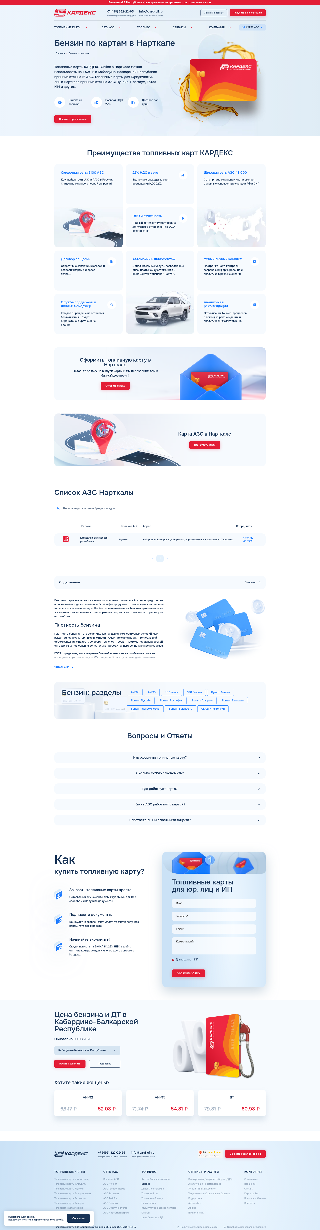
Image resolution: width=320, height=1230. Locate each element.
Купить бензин (220, 692)
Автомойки (194, 1203)
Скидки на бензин (213, 708)
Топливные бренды (152, 1198)
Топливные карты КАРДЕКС (70, 1183)
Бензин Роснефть (171, 700)
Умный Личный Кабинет (202, 1188)
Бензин (146, 1183)
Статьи (146, 1212)
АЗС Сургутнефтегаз (115, 1207)
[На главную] (74, 13)
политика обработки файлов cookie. (43, 1219)
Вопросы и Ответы (255, 1198)
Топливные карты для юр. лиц (71, 1179)
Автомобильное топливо (156, 1179)
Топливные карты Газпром (69, 1203)
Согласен (78, 1218)
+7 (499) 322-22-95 (120, 11)
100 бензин (194, 692)
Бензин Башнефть (180, 708)
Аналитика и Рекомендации (204, 1183)
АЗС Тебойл (110, 1198)
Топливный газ (150, 1193)
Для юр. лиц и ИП (187, 959)
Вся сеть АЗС (111, 1179)
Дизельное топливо (153, 1188)
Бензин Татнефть (233, 700)
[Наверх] (306, 1216)
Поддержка (195, 1198)
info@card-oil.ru (151, 11)
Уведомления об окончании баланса (209, 1193)
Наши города (149, 1203)
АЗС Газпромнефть (114, 1188)
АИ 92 (134, 692)
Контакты (249, 1203)
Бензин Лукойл (140, 700)
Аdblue (192, 1207)
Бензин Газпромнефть (145, 708)
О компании (251, 1179)
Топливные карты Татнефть (70, 1198)
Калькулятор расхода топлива (159, 1207)
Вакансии (250, 1183)
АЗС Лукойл (110, 1183)
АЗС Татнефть (111, 1193)
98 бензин (171, 692)
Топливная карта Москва (68, 1207)
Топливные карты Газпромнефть (73, 1193)
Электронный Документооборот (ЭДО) (210, 1179)
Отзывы (248, 1188)
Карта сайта (251, 1193)
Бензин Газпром (202, 700)
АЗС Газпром (110, 1203)
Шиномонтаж (196, 1212)
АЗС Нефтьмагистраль (116, 1212)
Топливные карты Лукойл (69, 1188)
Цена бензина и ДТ (152, 1217)
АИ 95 (152, 692)
